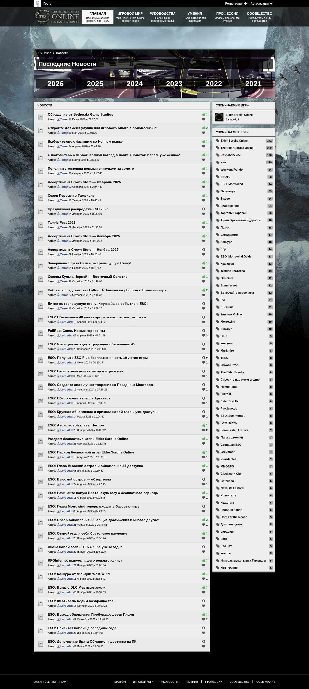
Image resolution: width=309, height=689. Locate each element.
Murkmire (227, 350)
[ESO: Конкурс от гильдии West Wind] (41, 576)
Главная (120, 681)
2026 (55, 84)
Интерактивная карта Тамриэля (243, 560)
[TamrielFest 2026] (41, 225)
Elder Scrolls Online (239, 115)
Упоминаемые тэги (232, 132)
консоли (226, 343)
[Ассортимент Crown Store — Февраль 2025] (41, 184)
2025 (95, 84)
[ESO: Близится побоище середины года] (41, 630)
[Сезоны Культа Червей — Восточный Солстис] (41, 279)
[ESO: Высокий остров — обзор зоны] (41, 482)
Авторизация (260, 3)
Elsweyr (226, 329)
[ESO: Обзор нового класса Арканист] (41, 400)
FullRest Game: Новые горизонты (76, 331)
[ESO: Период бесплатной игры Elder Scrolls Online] (41, 455)
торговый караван (233, 213)
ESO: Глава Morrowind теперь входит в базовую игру (93, 506)
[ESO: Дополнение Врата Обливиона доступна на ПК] (41, 644)
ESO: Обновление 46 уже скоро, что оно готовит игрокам (97, 317)
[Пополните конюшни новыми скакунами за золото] (41, 171)
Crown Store (229, 235)
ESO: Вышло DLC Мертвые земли (76, 587)
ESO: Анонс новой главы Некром (76, 425)
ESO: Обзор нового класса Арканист (79, 398)
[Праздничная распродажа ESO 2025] (41, 211)
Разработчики (230, 155)
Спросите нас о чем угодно (240, 379)
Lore (224, 539)
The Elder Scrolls (232, 372)
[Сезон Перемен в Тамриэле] (41, 198)
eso (223, 162)
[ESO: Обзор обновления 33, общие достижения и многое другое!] (41, 522)
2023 (174, 84)
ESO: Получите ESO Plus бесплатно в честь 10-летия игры (98, 358)
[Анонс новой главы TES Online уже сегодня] (41, 549)
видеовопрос (230, 206)
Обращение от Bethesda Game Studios (80, 114)
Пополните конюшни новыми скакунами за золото (91, 168)
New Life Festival (232, 488)
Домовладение (231, 524)
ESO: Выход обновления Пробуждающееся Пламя (91, 614)
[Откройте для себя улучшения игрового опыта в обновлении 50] (41, 130)
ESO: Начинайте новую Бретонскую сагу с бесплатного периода (103, 493)
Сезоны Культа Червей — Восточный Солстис (87, 276)
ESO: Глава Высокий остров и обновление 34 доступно (95, 466)
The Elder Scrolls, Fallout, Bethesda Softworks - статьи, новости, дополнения (58, 17)
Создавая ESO (231, 444)
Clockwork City (231, 473)
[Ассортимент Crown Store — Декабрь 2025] (41, 238)
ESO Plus (227, 307)
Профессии (213, 681)
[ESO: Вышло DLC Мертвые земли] (41, 590)
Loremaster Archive (234, 430)
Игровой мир (143, 681)
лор (223, 249)
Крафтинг (227, 502)
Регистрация (234, 3)
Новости (44, 105)
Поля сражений (232, 437)
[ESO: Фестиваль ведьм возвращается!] (41, 603)
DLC (224, 336)
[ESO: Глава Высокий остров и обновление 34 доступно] (41, 468)
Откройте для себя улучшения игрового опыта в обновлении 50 (103, 128)
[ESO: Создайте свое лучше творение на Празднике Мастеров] (41, 387)
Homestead (229, 387)
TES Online (43, 53)
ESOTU (226, 177)
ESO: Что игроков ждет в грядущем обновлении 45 (91, 344)
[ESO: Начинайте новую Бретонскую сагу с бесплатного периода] (41, 495)
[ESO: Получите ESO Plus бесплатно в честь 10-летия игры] (41, 360)
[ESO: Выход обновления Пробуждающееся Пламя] (41, 617)
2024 (134, 84)
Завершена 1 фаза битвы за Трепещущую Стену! (89, 263)
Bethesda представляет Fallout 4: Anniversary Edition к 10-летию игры (107, 290)
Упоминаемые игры (233, 105)
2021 (253, 84)
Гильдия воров (231, 510)
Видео (225, 198)
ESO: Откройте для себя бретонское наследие (87, 533)
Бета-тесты (229, 423)
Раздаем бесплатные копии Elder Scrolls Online (88, 439)
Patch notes (229, 408)
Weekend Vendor (232, 169)
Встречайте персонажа (237, 292)
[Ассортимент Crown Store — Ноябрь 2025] (41, 252)
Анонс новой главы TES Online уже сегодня (85, 547)
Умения (192, 681)
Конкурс (226, 242)
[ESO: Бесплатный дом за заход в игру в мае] (41, 373)
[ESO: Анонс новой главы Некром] (41, 427)
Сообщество (239, 681)
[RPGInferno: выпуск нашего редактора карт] (41, 563)
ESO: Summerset (233, 416)
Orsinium (227, 278)
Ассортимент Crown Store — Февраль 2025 (84, 182)
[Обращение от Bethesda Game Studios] (41, 117)
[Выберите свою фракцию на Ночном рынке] (41, 144)
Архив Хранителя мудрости (240, 220)
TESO (224, 358)
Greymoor (228, 452)
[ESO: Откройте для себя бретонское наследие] (41, 536)
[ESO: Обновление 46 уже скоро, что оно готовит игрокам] (41, 319)
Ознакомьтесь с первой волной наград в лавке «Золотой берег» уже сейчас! (114, 155)
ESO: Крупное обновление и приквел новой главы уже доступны (103, 412)
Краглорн (227, 263)
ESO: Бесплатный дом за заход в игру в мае (85, 371)
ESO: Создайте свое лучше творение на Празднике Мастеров (100, 385)
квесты (226, 553)
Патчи (225, 227)
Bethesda (227, 481)
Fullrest (226, 394)
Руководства (169, 681)
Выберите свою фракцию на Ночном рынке (85, 141)
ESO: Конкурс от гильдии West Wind (79, 574)
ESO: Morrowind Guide (236, 256)
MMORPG (227, 466)
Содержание (265, 681)
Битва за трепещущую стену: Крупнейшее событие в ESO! (98, 304)
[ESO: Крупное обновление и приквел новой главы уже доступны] (41, 414)
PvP (223, 300)
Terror (64, 119)
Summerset (229, 285)
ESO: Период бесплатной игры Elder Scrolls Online (91, 452)
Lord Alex (66, 321)
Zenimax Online (231, 314)
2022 (214, 84)
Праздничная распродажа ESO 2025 (78, 209)
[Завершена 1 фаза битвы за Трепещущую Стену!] (41, 265)
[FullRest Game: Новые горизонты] (41, 333)
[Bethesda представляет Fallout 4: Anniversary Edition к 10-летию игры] (41, 292)
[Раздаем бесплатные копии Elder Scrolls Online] (41, 441)
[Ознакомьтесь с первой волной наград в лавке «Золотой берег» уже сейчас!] (41, 157)
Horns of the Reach (234, 517)
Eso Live (226, 546)
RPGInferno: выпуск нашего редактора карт (85, 560)
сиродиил (228, 531)
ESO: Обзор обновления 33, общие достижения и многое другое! (103, 520)
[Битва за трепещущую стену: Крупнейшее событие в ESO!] (41, 306)
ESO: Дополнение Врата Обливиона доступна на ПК (92, 641)
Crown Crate (229, 365)
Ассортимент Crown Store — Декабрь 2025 (84, 236)
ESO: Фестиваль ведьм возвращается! (81, 601)
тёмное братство (233, 271)
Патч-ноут (228, 191)
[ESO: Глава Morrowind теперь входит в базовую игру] (41, 509)
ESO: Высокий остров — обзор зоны (79, 479)
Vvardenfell (228, 459)
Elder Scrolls (229, 401)
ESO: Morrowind (232, 184)
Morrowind (228, 321)
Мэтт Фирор (229, 568)
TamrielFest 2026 (62, 222)
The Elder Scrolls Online (237, 148)
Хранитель (228, 495)
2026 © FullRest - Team (50, 681)
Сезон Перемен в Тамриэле (71, 195)
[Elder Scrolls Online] (219, 117)
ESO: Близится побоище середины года (82, 628)
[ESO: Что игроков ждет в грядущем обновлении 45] (41, 346)
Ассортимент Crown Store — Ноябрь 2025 (83, 249)
